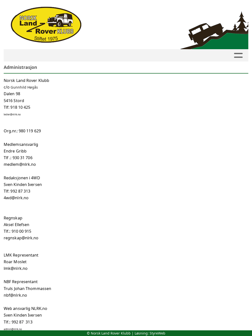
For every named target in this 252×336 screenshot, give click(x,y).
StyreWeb (157, 333)
